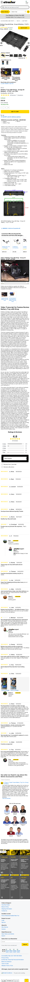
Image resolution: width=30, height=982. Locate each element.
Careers (4, 929)
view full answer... (6, 798)
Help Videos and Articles (8, 934)
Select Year (14, 11)
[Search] (3, 7)
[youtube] (18, 951)
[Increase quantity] (8, 107)
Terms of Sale (5, 963)
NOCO (2, 87)
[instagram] (14, 951)
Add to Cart (24, 27)
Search (3, 935)
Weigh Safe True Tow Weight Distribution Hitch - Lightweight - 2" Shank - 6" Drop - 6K (6, 247)
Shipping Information (7, 908)
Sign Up (4, 922)
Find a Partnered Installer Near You (10, 915)
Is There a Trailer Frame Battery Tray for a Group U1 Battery (16, 783)
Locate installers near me (7, 83)
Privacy (3, 945)
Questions (20, 95)
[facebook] (7, 951)
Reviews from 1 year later (10, 464)
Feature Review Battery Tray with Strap (4, 299)
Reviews (13, 95)
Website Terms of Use (7, 965)
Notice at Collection (6, 961)
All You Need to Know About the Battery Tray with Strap (12, 300)
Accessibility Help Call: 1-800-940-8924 (12, 955)
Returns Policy (5, 906)
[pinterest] (11, 951)
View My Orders (6, 904)
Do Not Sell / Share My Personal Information (13, 959)
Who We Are (5, 927)
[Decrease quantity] (2, 107)
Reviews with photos (9, 467)
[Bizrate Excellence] (6, 973)
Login (3, 920)
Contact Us (4, 910)
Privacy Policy (5, 957)
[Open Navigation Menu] (1, 2)
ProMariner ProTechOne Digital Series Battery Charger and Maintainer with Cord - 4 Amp (16, 247)
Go (28, 11)
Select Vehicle (4, 11)
